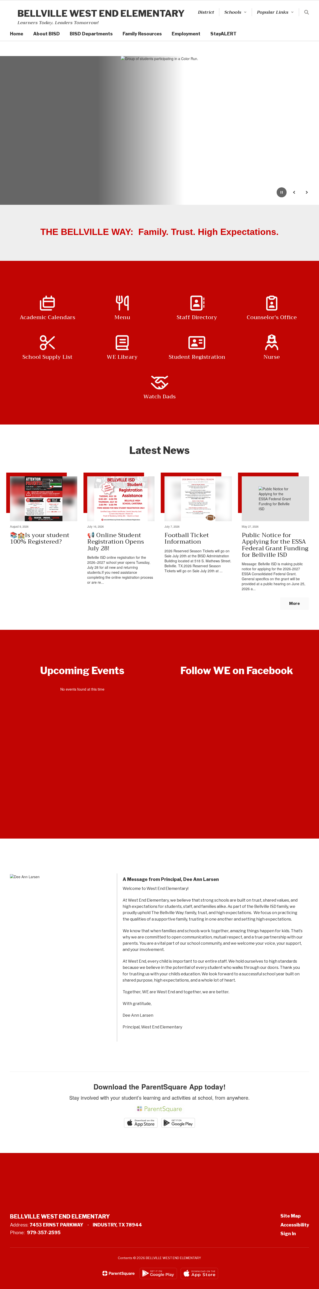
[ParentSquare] (118, 1273)
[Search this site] (306, 12)
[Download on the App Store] (199, 1273)
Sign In (288, 1233)
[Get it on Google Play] (158, 1273)
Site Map (290, 1215)
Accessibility (294, 1224)
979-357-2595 (44, 1232)
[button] (235, 12)
